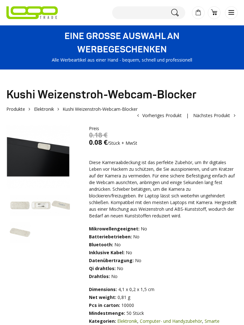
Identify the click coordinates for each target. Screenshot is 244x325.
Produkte (15, 109)
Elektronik (44, 109)
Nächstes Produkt (211, 115)
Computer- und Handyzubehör (171, 321)
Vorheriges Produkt (162, 115)
